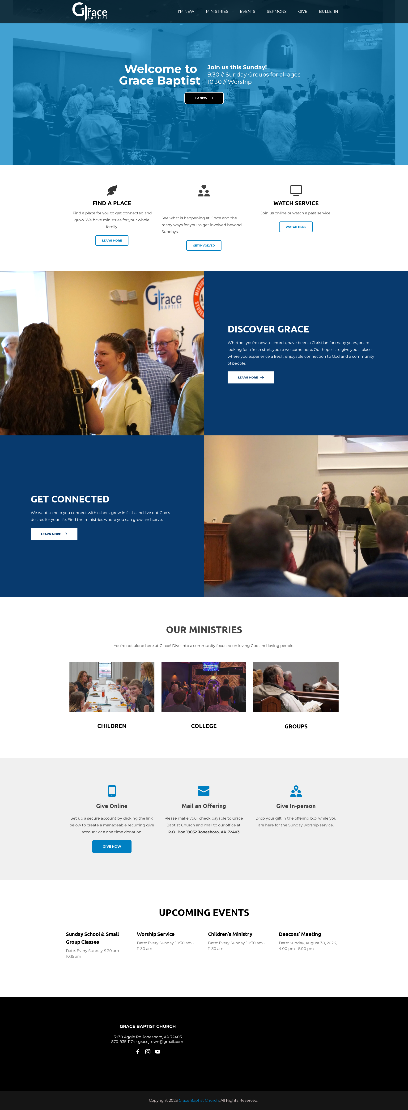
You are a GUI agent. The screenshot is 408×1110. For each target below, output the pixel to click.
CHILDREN (111, 725)
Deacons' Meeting (300, 934)
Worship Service (156, 934)
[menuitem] (186, 11)
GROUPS (296, 726)
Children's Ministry (230, 934)
